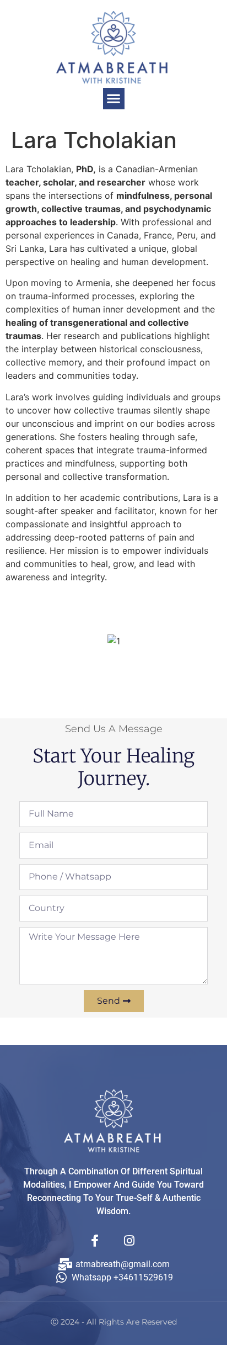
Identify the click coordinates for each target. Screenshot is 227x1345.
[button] (114, 99)
